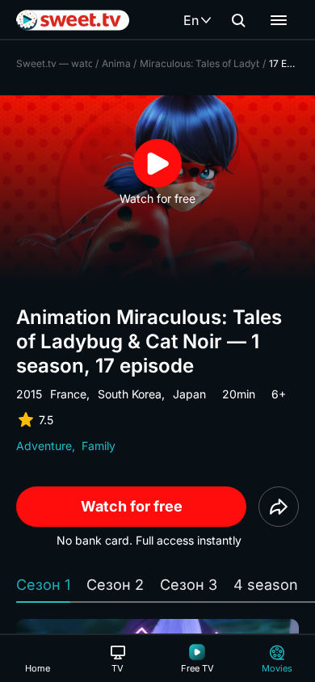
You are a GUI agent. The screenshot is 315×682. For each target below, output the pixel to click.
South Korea (130, 394)
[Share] (278, 506)
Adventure (44, 446)
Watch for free (132, 506)
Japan (189, 394)
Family (99, 446)
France (68, 394)
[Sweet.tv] (72, 20)
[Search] (238, 20)
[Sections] (278, 20)
